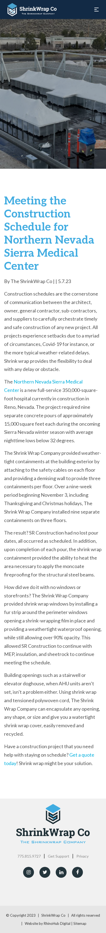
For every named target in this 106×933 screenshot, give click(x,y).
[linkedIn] (61, 872)
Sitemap (79, 923)
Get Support (58, 856)
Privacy (82, 856)
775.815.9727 (29, 856)
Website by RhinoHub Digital (47, 923)
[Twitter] (44, 872)
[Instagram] (28, 872)
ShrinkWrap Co (53, 915)
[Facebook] (77, 872)
